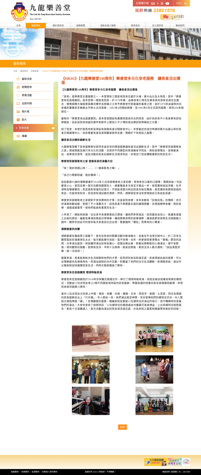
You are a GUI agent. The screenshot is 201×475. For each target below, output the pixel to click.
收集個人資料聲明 (49, 472)
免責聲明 (25, 472)
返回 (122, 427)
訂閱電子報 (142, 3)
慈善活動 (27, 95)
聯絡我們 (180, 25)
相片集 (25, 111)
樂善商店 (135, 25)
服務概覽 (80, 25)
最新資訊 (35, 25)
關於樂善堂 (58, 25)
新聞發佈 (27, 87)
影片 (24, 119)
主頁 (18, 25)
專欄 (24, 136)
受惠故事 (34, 71)
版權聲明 (15, 472)
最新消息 (27, 79)
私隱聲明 (35, 472)
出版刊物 (27, 103)
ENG (179, 3)
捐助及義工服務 (108, 25)
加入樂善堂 (157, 25)
